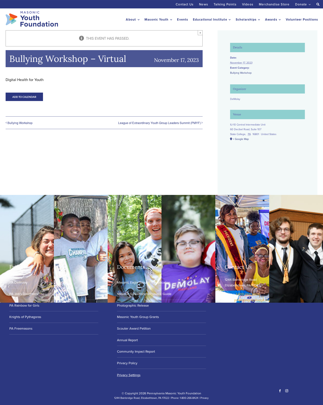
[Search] (318, 4)
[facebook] (280, 390)
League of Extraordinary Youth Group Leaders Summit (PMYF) (159, 123)
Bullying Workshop (20, 123)
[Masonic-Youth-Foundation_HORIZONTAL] (32, 13)
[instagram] (286, 390)
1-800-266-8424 (248, 294)
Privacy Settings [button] (128, 375)
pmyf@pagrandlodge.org (252, 300)
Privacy (204, 398)
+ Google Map (241, 139)
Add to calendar (24, 96)
